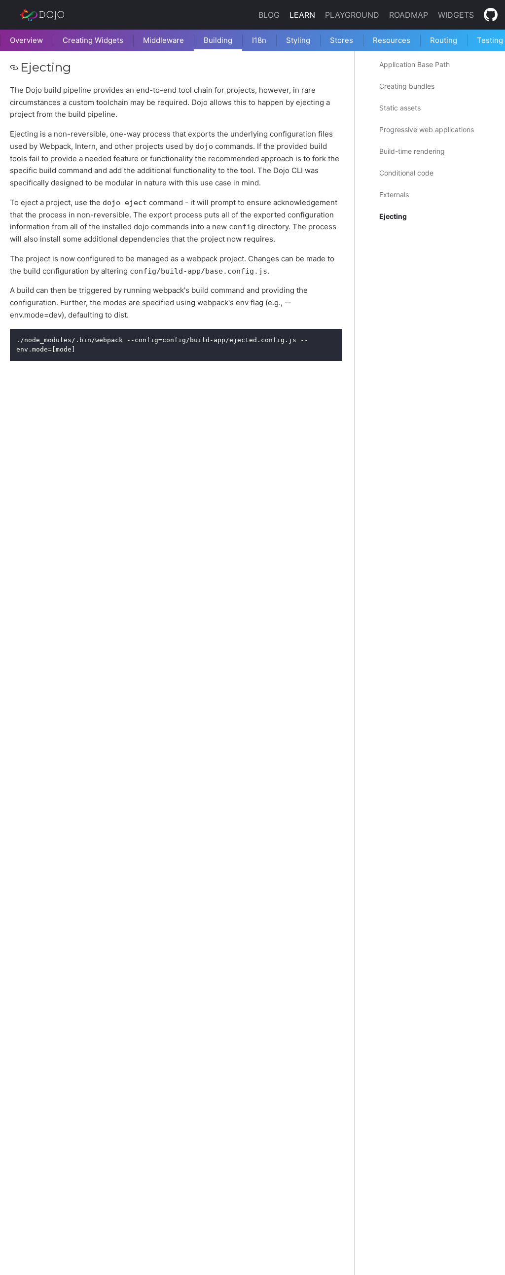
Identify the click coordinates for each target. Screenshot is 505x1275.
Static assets (400, 108)
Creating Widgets (93, 40)
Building (218, 40)
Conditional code (406, 173)
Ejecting (393, 216)
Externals (394, 194)
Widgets (456, 15)
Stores (341, 40)
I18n (259, 40)
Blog (269, 15)
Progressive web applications (426, 129)
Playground (352, 15)
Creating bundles (406, 86)
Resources (391, 40)
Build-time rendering (412, 151)
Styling (298, 40)
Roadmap (408, 15)
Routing (443, 40)
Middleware (163, 40)
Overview (26, 40)
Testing (490, 40)
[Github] (491, 15)
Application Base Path (414, 64)
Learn (302, 15)
